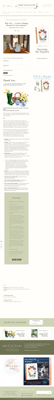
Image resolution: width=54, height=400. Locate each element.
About (31, 393)
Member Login (4, 6)
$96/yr (19, 259)
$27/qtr (14, 259)
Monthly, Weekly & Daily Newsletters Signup (10, 392)
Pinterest (47, 6)
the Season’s (18, 155)
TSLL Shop (15, 395)
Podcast (9, 395)
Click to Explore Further (12, 349)
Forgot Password (8, 75)
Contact (23, 393)
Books (4, 395)
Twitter (46, 6)
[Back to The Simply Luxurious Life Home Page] (26, 6)
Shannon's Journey (19, 20)
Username (6, 60)
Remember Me (8, 70)
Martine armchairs (24, 289)
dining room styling (13, 289)
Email (43, 6)
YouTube (49, 6)
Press (27, 393)
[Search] (49, 392)
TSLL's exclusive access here (20, 127)
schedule (23, 155)
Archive (39, 395)
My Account (48, 395)
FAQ (43, 395)
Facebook (44, 6)
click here (6, 130)
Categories (36, 321)
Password (5, 65)
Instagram (51, 6)
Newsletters (47, 4)
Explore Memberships (9, 6)
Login (4, 284)
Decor (8, 20)
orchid (5, 290)
